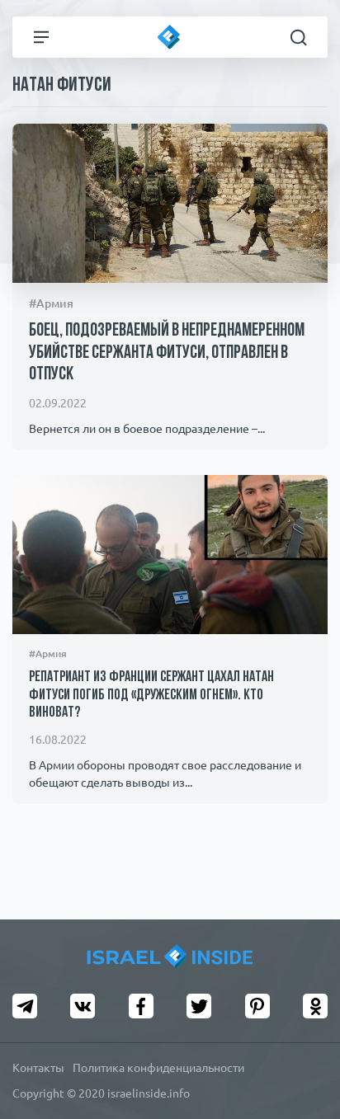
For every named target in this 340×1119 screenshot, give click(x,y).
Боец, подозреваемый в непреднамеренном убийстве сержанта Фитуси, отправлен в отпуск (167, 353)
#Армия (51, 303)
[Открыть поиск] (298, 37)
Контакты (38, 1067)
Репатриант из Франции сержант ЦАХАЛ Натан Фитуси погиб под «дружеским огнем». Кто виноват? (151, 695)
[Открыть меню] (41, 37)
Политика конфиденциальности (158, 1067)
